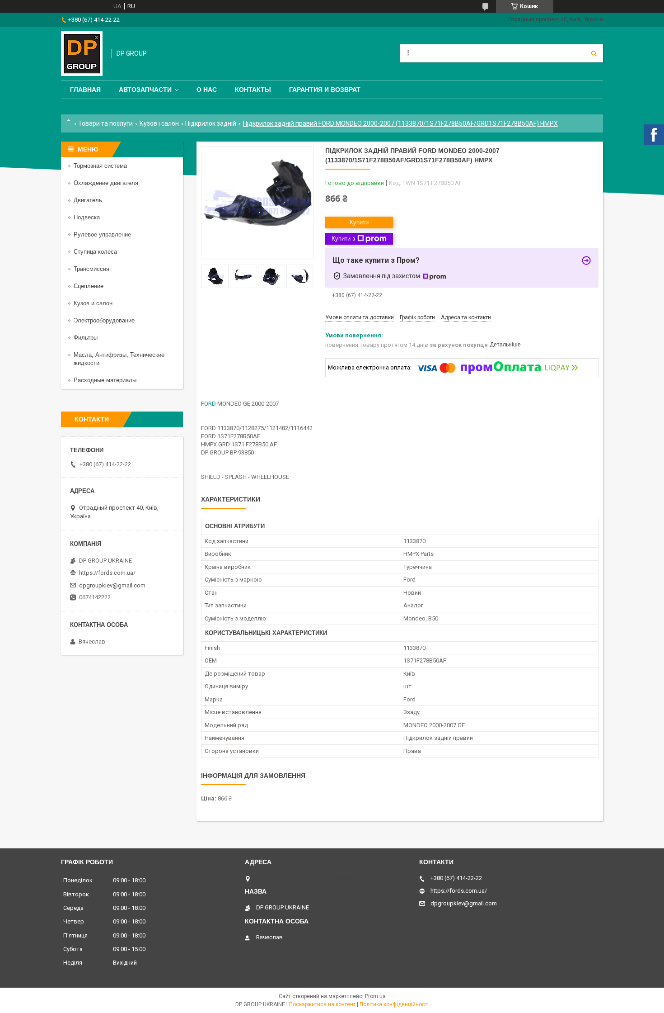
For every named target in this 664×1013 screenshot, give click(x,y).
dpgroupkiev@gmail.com (112, 585)
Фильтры (86, 337)
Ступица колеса (95, 251)
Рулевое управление (102, 234)
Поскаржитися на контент (322, 1004)
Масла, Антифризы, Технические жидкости (119, 358)
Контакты (253, 89)
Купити (359, 222)
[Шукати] (594, 53)
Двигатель (88, 200)
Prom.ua (375, 996)
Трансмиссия (91, 268)
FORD (208, 403)
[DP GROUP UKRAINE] (82, 53)
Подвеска (87, 217)
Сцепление (88, 286)
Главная (85, 89)
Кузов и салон (93, 303)
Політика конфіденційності (394, 1004)
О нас (206, 89)
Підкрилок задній (210, 123)
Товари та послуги (105, 123)
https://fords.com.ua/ (107, 572)
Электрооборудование (104, 320)
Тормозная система (100, 165)
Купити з (343, 238)
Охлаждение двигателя (106, 183)
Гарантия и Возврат (324, 89)
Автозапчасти (145, 89)
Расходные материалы (105, 380)
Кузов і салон (159, 123)
